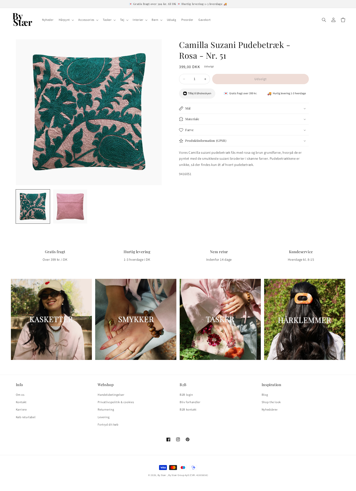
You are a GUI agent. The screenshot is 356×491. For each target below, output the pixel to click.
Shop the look (271, 402)
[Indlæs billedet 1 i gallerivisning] (33, 206)
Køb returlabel (26, 417)
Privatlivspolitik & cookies (116, 402)
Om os (20, 395)
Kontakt (21, 402)
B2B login (186, 395)
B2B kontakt (188, 409)
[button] (66, 19)
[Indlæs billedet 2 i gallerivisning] (70, 206)
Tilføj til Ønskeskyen (199, 93)
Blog (265, 395)
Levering (103, 417)
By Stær (162, 475)
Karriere (21, 409)
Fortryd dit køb (108, 424)
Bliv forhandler (190, 402)
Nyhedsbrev (270, 409)
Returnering (106, 409)
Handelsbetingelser (111, 395)
